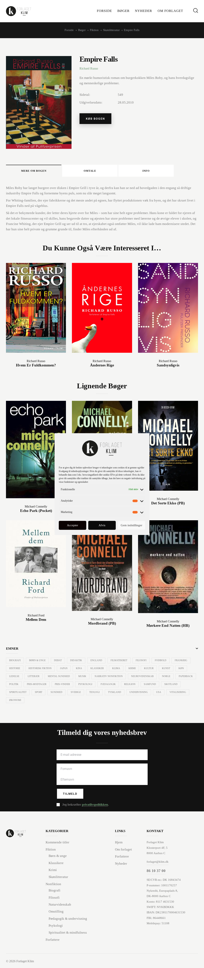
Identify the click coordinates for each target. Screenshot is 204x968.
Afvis (102, 525)
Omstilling (56, 911)
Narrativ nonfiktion (109, 676)
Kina (79, 668)
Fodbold (160, 660)
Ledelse (14, 676)
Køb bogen (95, 118)
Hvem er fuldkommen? (36, 365)
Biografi (15, 660)
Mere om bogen (33, 170)
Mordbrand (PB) (102, 623)
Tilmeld (70, 793)
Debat (58, 660)
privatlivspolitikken (95, 804)
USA (158, 692)
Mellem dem (36, 619)
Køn (181, 668)
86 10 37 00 (156, 871)
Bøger (82, 30)
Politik (14, 684)
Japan (64, 668)
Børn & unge (37, 660)
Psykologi (85, 684)
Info (146, 170)
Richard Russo (88, 68)
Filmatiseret (119, 660)
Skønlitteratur (111, 30)
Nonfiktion (53, 884)
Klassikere (56, 863)
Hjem (119, 842)
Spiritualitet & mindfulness (68, 932)
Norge (166, 676)
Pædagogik (108, 684)
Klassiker (97, 668)
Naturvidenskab (60, 904)
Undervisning (138, 692)
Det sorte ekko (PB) (168, 503)
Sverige (76, 692)
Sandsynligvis (168, 365)
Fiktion (94, 30)
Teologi (94, 692)
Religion (129, 684)
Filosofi (141, 660)
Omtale (90, 170)
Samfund (150, 684)
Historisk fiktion (40, 668)
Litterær (33, 676)
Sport (38, 692)
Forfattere (53, 940)
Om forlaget (123, 849)
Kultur (149, 668)
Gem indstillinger (131, 525)
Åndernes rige (102, 365)
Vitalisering (178, 692)
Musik (82, 676)
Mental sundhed (59, 676)
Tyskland (114, 692)
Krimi (132, 668)
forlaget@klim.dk (158, 861)
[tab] (34, 170)
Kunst (166, 668)
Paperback (186, 676)
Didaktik (76, 660)
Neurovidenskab (142, 676)
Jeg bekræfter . (85, 804)
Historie (14, 668)
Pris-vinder (62, 684)
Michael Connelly (36, 506)
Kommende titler (57, 842)
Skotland (171, 684)
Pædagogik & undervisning (68, 919)
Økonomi (15, 700)
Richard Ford (36, 615)
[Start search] (195, 11)
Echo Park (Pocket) (36, 511)
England (96, 660)
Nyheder (121, 863)
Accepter (72, 525)
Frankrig (181, 660)
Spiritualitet (17, 692)
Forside (69, 30)
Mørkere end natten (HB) (167, 625)
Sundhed (56, 692)
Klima (116, 668)
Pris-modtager (36, 684)
